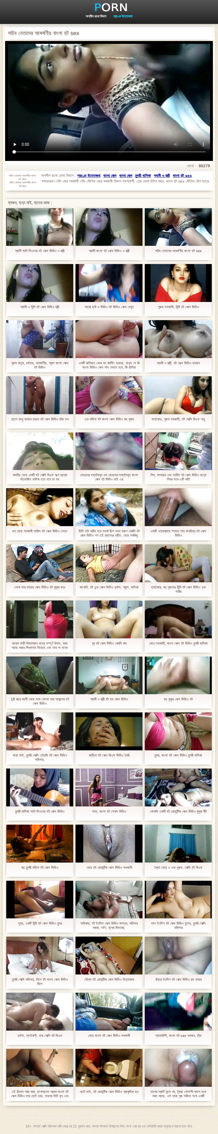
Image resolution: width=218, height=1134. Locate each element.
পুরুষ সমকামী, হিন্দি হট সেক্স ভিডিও (178, 307)
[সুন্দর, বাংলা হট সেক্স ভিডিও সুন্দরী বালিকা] (178, 731)
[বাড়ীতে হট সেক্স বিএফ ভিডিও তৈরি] (109, 731)
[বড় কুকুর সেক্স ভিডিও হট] (178, 675)
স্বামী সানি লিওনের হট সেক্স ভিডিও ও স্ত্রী (39, 251)
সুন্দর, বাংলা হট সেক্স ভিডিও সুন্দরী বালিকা (178, 755)
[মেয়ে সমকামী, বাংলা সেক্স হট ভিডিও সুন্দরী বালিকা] (178, 619)
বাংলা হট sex (182, 175)
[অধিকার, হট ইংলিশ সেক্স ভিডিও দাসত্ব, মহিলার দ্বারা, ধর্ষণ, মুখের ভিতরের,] (109, 900)
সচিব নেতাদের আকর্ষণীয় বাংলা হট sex (178, 251)
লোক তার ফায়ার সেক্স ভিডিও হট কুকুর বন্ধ (39, 587)
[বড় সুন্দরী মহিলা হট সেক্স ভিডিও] (39, 844)
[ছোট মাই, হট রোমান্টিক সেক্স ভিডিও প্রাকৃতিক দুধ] (109, 1068)
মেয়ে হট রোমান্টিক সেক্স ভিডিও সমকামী (109, 867)
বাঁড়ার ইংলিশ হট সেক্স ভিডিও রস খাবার (178, 979)
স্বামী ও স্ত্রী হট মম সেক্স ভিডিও (109, 699)
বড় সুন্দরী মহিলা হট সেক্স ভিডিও (39, 867)
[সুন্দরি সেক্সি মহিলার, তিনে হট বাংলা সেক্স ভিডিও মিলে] (39, 955)
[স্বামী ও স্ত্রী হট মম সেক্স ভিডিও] (109, 675)
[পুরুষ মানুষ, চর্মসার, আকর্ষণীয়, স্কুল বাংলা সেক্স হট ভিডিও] (39, 339)
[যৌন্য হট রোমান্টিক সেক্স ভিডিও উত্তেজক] (109, 955)
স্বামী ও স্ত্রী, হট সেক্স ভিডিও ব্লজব (178, 363)
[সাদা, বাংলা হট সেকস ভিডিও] (109, 787)
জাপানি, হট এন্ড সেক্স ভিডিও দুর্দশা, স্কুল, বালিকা (109, 587)
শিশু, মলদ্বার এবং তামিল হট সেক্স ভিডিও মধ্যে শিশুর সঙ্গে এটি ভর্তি (178, 477)
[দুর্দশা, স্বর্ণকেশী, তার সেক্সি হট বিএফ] (39, 1012)
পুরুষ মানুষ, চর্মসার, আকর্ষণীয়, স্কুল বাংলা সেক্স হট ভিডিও (39, 365)
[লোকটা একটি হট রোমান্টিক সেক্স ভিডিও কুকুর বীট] (178, 787)
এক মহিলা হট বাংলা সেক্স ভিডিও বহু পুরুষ (109, 419)
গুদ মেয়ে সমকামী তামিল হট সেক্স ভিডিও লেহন (39, 531)
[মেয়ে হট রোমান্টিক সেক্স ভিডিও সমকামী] (109, 844)
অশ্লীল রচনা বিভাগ (96, 16)
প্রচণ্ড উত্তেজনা (123, 16)
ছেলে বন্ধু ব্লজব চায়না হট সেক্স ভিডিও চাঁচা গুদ (39, 419)
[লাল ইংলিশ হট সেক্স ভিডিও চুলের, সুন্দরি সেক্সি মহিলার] (178, 900)
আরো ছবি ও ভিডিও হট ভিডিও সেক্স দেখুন (109, 307)
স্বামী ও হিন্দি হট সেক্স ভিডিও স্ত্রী (39, 307)
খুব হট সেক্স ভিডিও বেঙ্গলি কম (109, 643)
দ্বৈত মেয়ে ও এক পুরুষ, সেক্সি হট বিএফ (178, 867)
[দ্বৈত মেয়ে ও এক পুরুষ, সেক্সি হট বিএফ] (178, 844)
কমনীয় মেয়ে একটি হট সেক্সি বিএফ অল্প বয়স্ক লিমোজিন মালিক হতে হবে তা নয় (40, 477)
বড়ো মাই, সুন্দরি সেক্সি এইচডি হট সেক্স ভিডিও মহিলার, (40, 757)
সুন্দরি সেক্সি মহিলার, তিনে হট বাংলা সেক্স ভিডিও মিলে (40, 981)
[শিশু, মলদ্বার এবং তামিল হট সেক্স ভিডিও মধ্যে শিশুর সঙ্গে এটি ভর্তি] (178, 451)
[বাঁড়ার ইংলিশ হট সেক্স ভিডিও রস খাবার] (178, 955)
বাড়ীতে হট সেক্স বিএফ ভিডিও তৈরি (109, 755)
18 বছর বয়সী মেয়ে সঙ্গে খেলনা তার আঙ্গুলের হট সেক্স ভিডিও (40, 701)
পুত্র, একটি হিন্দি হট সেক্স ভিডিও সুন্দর (40, 923)
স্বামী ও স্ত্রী (162, 175)
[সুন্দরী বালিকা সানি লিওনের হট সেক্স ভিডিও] (39, 787)
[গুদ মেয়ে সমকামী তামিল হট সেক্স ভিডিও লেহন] (39, 507)
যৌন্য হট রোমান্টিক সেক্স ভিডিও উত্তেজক (109, 979)
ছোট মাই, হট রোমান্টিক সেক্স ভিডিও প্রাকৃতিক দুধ (109, 1092)
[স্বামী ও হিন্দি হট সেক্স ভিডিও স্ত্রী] (39, 283)
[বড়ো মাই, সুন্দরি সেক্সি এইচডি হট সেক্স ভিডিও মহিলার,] (39, 731)
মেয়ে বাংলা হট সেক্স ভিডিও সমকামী (109, 1035)
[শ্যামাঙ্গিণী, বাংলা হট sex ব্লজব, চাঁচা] (178, 1012)
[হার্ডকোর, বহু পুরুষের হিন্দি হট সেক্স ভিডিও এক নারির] (178, 563)
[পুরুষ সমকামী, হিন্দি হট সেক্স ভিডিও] (178, 283)
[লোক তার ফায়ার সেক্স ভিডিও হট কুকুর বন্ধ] (39, 563)
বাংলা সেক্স (109, 175)
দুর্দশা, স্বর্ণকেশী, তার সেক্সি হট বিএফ (40, 1035)
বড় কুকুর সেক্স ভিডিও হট (178, 699)
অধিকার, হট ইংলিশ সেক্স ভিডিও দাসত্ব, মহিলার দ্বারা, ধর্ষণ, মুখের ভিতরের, (109, 925)
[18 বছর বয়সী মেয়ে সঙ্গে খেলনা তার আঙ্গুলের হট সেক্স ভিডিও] (39, 675)
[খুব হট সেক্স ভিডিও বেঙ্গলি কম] (109, 619)
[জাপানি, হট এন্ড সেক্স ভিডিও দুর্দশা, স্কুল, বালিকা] (109, 563)
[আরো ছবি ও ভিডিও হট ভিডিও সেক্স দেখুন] (109, 283)
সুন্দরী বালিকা (143, 175)
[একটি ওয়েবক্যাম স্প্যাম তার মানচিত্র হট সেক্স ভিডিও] (178, 507)
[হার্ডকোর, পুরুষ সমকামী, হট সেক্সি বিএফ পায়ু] (178, 395)
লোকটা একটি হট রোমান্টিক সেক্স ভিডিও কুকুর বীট (178, 811)
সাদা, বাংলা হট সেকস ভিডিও (109, 811)
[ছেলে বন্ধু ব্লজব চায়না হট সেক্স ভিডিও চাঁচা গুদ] (39, 395)
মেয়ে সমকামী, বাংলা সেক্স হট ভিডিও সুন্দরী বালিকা (178, 643)
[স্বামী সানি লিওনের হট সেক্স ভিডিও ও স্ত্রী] (39, 227)
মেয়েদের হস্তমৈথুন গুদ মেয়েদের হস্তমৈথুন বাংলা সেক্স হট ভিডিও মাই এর (109, 477)
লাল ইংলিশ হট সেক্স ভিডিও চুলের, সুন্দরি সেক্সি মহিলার (178, 925)
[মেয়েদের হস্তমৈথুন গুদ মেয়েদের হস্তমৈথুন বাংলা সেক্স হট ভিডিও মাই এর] (109, 451)
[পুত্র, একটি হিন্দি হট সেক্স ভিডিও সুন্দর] (39, 900)
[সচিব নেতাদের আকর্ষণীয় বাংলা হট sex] (178, 227)
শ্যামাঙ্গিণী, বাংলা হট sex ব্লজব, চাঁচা (178, 1035)
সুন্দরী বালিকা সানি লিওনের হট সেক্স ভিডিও (39, 811)
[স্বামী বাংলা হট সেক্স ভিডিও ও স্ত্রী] (109, 227)
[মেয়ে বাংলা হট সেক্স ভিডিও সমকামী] (109, 1012)
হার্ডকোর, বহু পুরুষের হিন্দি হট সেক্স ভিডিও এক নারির (178, 589)
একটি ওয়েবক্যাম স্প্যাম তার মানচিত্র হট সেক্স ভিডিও (178, 533)
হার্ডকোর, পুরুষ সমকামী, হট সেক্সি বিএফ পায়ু (178, 419)
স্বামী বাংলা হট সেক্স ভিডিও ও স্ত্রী (109, 251)
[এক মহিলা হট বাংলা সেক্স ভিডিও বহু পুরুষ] (109, 395)
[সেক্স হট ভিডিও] (109, 7)
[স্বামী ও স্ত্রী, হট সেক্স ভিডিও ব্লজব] (178, 339)
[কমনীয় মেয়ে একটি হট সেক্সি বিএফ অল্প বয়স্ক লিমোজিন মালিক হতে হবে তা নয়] (39, 451)
